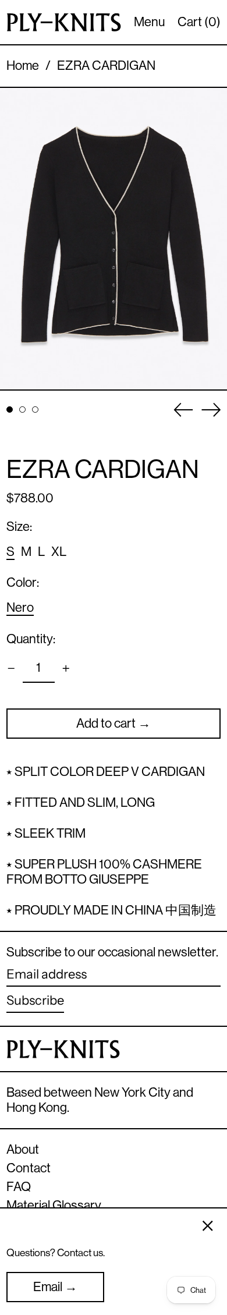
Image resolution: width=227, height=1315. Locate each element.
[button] (113, 239)
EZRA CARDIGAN (106, 65)
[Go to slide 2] (22, 409)
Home (22, 65)
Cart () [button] (199, 22)
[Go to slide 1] (9, 409)
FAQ (18, 1186)
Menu (149, 22)
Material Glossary (53, 1205)
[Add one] (66, 668)
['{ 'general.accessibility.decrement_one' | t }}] (11, 668)
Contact (28, 1168)
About (22, 1149)
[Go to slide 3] (35, 409)
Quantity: (30, 639)
